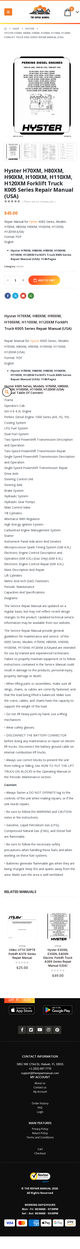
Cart (40, 1149)
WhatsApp (31, 295)
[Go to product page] (22, 926)
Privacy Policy (40, 1128)
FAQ (40, 1107)
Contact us (40, 1087)
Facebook (7, 295)
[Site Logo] (40, 12)
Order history (40, 1103)
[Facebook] (22, 1030)
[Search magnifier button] (7, 392)
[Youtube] (40, 1030)
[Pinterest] (57, 1030)
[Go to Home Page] (5, 29)
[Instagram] (48, 1030)
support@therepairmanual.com (40, 1073)
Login (40, 1111)
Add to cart (46, 280)
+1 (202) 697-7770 (40, 1068)
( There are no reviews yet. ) (38, 201)
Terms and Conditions (40, 1137)
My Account (40, 1091)
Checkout (40, 1153)
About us (40, 1083)
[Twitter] (31, 1030)
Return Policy (40, 1133)
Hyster (33, 222)
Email (23, 295)
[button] (8, 12)
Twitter (15, 295)
